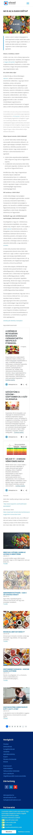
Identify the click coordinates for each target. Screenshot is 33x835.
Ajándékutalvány (9, 754)
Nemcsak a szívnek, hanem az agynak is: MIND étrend (14, 553)
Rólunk (5, 762)
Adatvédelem (8, 768)
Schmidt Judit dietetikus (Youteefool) (12, 320)
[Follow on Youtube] (15, 787)
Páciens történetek (9, 759)
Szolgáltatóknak (9, 749)
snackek (5, 245)
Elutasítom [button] (9, 831)
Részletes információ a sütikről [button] (11, 817)
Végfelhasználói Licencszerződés (14, 776)
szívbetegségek (16, 116)
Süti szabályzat (8, 774)
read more (16, 564)
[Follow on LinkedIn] (11, 787)
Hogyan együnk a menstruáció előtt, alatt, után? (15, 708)
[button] (3, 820)
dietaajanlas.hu (8, 795)
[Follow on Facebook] (6, 787)
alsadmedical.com (9, 797)
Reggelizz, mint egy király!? (14, 632)
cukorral (9, 229)
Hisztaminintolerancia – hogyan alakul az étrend (16, 670)
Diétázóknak (7, 747)
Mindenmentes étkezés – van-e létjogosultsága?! (14, 594)
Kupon (5, 757)
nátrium (5, 78)
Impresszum (7, 766)
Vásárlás (6, 752)
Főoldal (5, 744)
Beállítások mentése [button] (24, 831)
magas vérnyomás (9, 62)
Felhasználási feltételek (11, 771)
